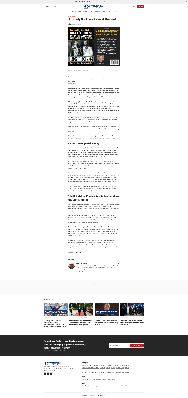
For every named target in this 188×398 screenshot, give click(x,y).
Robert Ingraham (76, 24)
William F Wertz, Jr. (49, 329)
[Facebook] (45, 374)
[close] (186, 2)
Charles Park (72, 327)
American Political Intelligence (78, 317)
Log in (133, 6)
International (72, 16)
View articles (79, 271)
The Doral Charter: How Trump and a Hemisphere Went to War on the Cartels (132, 323)
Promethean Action (91, 395)
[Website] (119, 263)
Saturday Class (48, 317)
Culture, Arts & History (108, 386)
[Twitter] (48, 374)
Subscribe (140, 6)
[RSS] (51, 374)
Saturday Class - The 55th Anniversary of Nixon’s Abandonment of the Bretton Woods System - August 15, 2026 (55, 324)
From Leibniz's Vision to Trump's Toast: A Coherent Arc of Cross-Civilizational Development (80, 323)
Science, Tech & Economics (125, 386)
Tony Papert (57, 329)
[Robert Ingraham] (69, 24)
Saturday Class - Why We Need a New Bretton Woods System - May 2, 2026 (106, 323)
